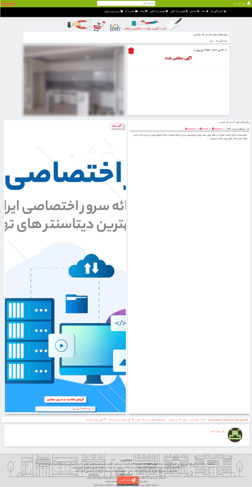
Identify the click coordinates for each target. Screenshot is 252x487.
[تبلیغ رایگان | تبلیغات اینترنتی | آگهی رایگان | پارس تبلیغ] (8, 5)
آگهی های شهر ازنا (94, 420)
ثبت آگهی (125, 480)
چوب (211, 41)
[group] (65, 267)
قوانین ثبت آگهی (177, 11)
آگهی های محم (218, 431)
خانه (204, 11)
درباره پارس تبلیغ (112, 11)
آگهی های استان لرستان (119, 420)
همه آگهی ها (221, 41)
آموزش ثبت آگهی (157, 11)
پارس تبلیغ (152, 464)
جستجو (193, 11)
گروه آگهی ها (217, 11)
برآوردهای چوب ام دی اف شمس (150, 420)
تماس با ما (130, 11)
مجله (142, 11)
